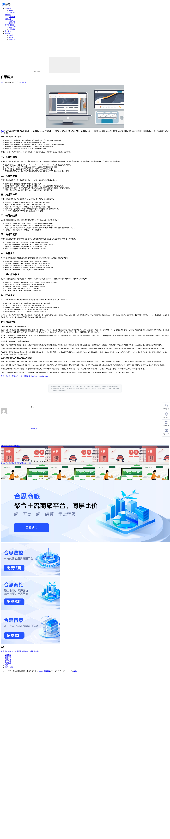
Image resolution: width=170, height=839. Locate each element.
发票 (23, 651)
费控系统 (8, 8)
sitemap (41, 671)
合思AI (7, 665)
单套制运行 (13, 27)
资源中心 (8, 33)
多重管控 (12, 23)
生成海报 (33, 428)
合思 (2, 131)
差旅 (5, 651)
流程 (9, 651)
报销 (2, 651)
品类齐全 (12, 21)
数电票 (11, 10)
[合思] (6, 5)
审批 (13, 651)
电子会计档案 (9, 25)
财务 (31, 651)
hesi (2, 82)
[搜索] (64, 65)
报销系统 (8, 15)
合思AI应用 (9, 667)
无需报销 (12, 17)
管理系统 (18, 651)
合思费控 (8, 655)
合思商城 (8, 663)
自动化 (27, 651)
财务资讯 (23, 82)
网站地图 (47, 671)
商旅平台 (8, 19)
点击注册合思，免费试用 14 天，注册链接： (16, 376)
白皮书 (11, 37)
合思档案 (8, 659)
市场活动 (12, 39)
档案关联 (12, 29)
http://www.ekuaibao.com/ (39, 376)
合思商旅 (8, 657)
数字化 (36, 651)
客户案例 (8, 31)
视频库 (11, 35)
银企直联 (12, 13)
